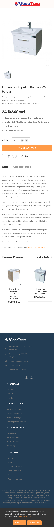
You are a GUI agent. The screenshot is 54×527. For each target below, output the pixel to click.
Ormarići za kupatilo (38, 97)
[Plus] (26, 140)
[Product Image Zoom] (47, 63)
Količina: (5, 140)
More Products (42, 257)
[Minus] (22, 140)
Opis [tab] (5, 167)
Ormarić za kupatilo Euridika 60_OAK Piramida (14, 294)
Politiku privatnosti (25, 516)
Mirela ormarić (16, 103)
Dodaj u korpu (28, 148)
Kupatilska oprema (16, 466)
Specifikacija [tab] (22, 167)
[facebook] (26, 377)
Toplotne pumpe (15, 479)
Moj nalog (11, 445)
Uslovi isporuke (13, 437)
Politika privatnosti (14, 413)
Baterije (11, 475)
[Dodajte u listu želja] (21, 156)
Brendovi (10, 398)
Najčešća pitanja (14, 417)
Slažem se (34, 523)
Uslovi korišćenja (14, 409)
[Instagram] (9, 156)
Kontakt (10, 394)
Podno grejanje (14, 470)
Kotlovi (11, 458)
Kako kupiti (11, 433)
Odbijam (19, 523)
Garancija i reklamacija (16, 422)
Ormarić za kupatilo (31, 103)
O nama (10, 389)
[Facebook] (4, 156)
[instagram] (31, 377)
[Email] (14, 156)
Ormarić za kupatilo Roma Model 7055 (40, 291)
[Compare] (26, 156)
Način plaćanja (13, 441)
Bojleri (10, 462)
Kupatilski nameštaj (20, 97)
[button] (50, 4)
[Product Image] (27, 40)
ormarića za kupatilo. (37, 247)
